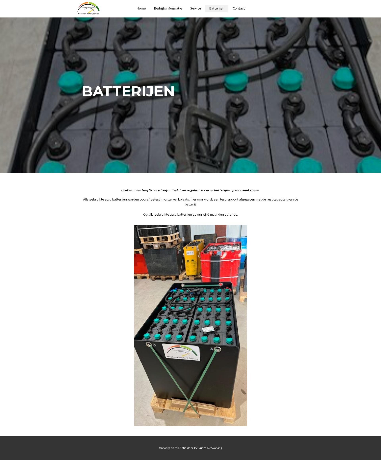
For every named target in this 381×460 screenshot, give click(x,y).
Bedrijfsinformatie (168, 8)
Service (195, 8)
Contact (239, 8)
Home (141, 8)
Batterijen (216, 8)
